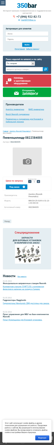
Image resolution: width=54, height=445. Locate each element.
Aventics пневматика (15, 109)
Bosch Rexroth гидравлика (17, 114)
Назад (7, 221)
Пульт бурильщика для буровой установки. (22, 319)
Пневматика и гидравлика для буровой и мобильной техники (24, 120)
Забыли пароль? (32, 49)
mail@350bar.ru (28, 20)
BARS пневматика (36, 109)
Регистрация (20, 49)
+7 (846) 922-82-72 (28, 17)
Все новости (22, 276)
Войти (27, 45)
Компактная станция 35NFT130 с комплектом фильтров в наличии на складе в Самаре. (23, 287)
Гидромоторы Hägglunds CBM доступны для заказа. (26, 303)
